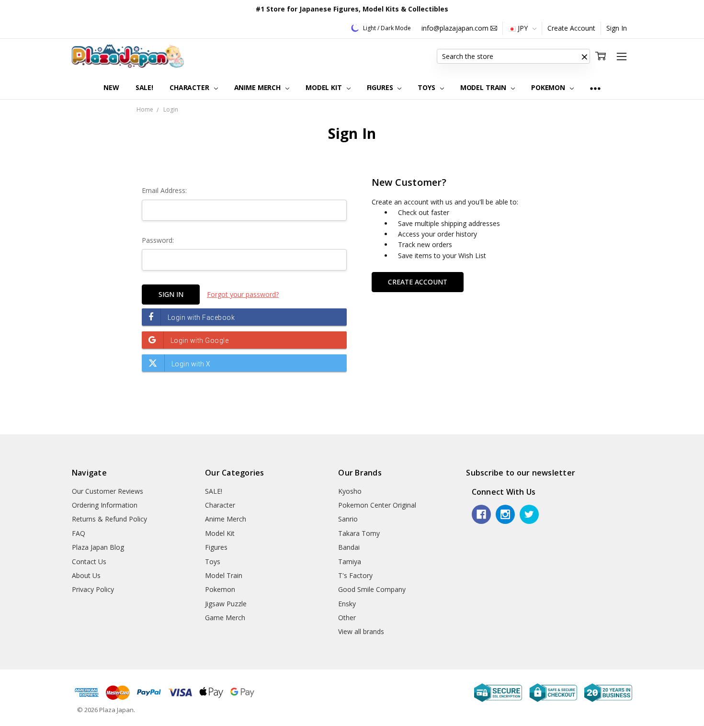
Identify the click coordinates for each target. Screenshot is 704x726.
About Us (86, 575)
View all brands (361, 631)
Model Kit (325, 87)
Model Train (484, 87)
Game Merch (225, 617)
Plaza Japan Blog (98, 547)
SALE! (144, 87)
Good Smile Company (372, 589)
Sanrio (348, 518)
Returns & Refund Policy (109, 518)
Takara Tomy (359, 533)
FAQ (78, 533)
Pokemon (549, 87)
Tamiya (349, 561)
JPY (523, 28)
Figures (381, 87)
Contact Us (89, 561)
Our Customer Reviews (107, 491)
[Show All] (595, 88)
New (111, 87)
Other (347, 617)
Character (190, 87)
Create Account (571, 28)
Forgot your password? (243, 294)
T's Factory (355, 575)
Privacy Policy (93, 589)
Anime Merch (258, 87)
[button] (584, 56)
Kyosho (350, 491)
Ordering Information (104, 505)
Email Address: (164, 190)
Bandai (349, 547)
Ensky (347, 603)
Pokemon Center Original (377, 505)
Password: (158, 240)
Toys (427, 87)
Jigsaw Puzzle (226, 603)
